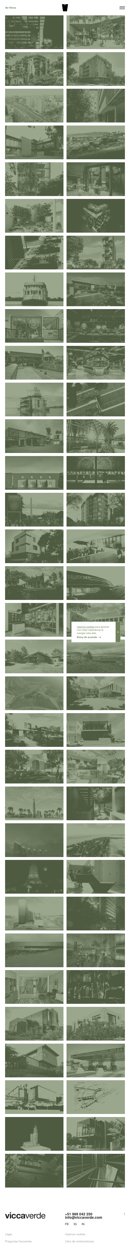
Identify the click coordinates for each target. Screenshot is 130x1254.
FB (67, 1224)
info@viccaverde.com (83, 1217)
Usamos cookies (85, 627)
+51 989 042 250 (78, 1213)
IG (75, 1224)
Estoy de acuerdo (87, 637)
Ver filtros (10, 7)
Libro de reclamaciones (79, 1241)
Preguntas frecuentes (18, 1241)
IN (83, 1224)
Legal (8, 1234)
